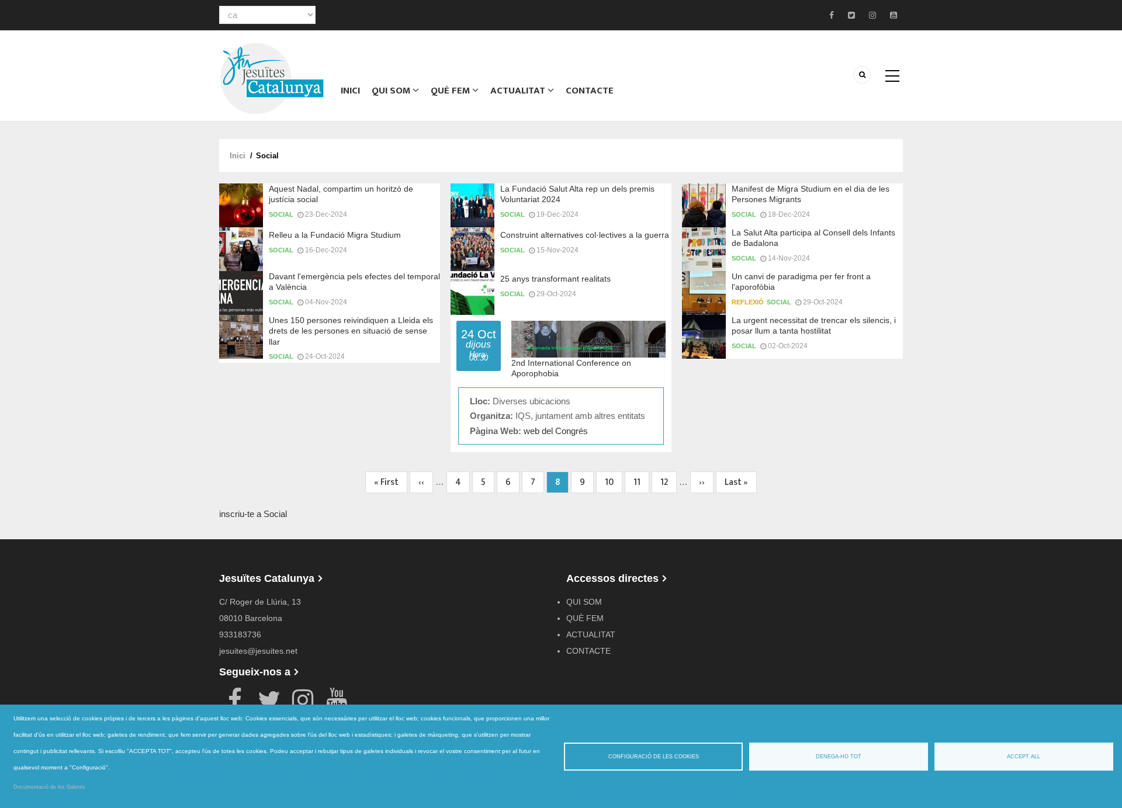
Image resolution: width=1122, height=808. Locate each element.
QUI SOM (392, 90)
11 (641, 482)
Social (281, 214)
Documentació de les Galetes (49, 787)
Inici (350, 90)
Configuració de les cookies (653, 757)
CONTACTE (590, 90)
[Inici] (271, 77)
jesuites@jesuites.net (258, 651)
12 (668, 482)
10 (613, 482)
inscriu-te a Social (253, 514)
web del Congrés (556, 431)
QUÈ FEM (451, 90)
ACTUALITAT (519, 90)
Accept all (1023, 757)
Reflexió (748, 302)
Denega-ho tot (838, 757)
